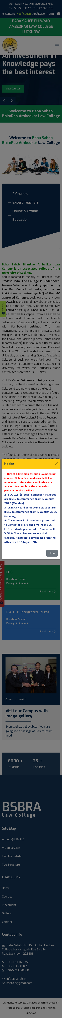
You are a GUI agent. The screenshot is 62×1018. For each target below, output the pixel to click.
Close (52, 553)
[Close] (56, 464)
